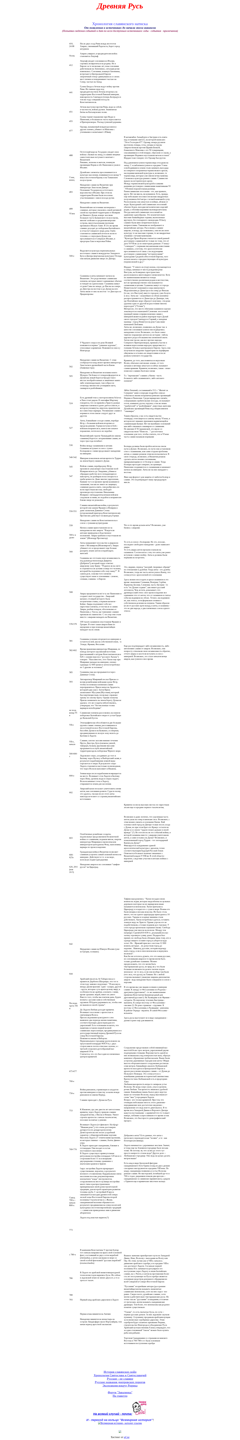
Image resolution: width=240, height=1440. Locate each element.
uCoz (126, 1437)
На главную (120, 1395)
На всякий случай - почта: (112, 1414)
